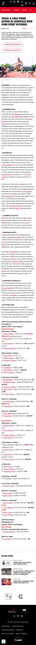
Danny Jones (7, 495)
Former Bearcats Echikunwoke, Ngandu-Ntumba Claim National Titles (23, 582)
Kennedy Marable (18, 261)
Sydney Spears (9, 358)
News (31, 10)
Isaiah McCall (9, 196)
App (22, 1)
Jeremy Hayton (9, 459)
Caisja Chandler (7, 165)
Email (22, 5)
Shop (14, 1)
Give (18, 1)
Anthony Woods (16, 206)
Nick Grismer (8, 467)
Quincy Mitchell (21, 208)
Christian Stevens (10, 471)
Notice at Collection (21, 633)
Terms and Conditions (8, 630)
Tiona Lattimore (8, 343)
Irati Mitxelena (16, 114)
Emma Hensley (9, 372)
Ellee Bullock (17, 237)
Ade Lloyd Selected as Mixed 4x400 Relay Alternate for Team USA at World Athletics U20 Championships (23, 572)
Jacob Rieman (8, 508)
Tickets (10, 1)
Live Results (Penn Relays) (12, 44)
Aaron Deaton (7, 493)
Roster (24, 10)
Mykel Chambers (9, 435)
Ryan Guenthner (9, 469)
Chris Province (8, 503)
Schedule (16, 10)
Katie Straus (8, 355)
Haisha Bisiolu (6, 174)
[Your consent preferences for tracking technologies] (3, 641)
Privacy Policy (6, 626)
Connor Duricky (26, 191)
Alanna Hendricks (10, 348)
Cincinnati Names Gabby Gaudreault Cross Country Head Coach (22, 563)
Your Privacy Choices (8, 633)
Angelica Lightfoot (10, 360)
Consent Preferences (18, 626)
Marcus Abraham (7, 288)
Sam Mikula (7, 368)
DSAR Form (19, 630)
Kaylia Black (14, 252)
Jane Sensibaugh (17, 117)
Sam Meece (13, 295)
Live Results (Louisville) (11, 50)
